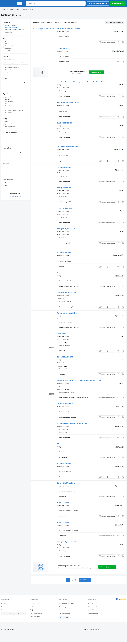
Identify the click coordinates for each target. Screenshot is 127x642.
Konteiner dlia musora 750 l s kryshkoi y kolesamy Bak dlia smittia (80, 82)
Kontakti (3, 610)
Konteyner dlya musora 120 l (67, 542)
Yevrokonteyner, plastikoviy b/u (68, 102)
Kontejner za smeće (64, 167)
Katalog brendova (35, 616)
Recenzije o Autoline (36, 613)
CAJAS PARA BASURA (65, 404)
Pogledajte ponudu (107, 567)
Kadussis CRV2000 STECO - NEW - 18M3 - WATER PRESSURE (79, 380)
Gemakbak (61, 273)
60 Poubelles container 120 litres (68, 29)
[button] (118, 42)
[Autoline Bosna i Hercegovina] (7, 3)
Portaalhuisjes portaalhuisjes (67, 313)
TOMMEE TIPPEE (63, 502)
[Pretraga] (28, 3)
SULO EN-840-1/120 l (64, 208)
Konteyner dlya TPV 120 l (66, 229)
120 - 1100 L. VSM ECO (65, 357)
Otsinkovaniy (61, 333)
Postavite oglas (96, 72)
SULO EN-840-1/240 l (64, 123)
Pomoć (3, 607)
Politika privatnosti (35, 607)
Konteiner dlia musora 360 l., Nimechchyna (72, 423)
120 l (58, 444)
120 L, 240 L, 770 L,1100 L (66, 483)
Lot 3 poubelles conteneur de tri (68, 146)
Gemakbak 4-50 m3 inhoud (66, 292)
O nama (3, 603)
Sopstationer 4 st (63, 48)
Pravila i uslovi (34, 603)
